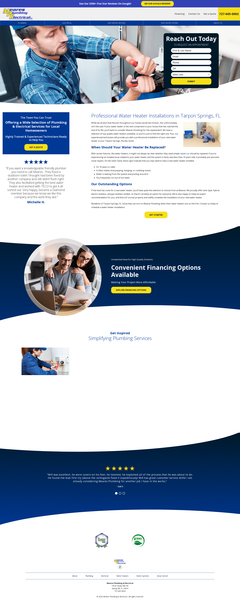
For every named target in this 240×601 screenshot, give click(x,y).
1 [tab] (116, 493)
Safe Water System (169, 23)
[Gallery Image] (45, 361)
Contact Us (194, 13)
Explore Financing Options (131, 290)
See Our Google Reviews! (157, 3)
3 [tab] (124, 493)
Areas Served (162, 576)
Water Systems (142, 576)
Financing (180, 13)
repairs (183, 153)
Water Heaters (122, 576)
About (74, 576)
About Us (218, 23)
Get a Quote (210, 13)
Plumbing (22, 23)
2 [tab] (120, 493)
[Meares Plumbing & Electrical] (17, 14)
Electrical (67, 23)
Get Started (156, 215)
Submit (191, 81)
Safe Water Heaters (116, 23)
